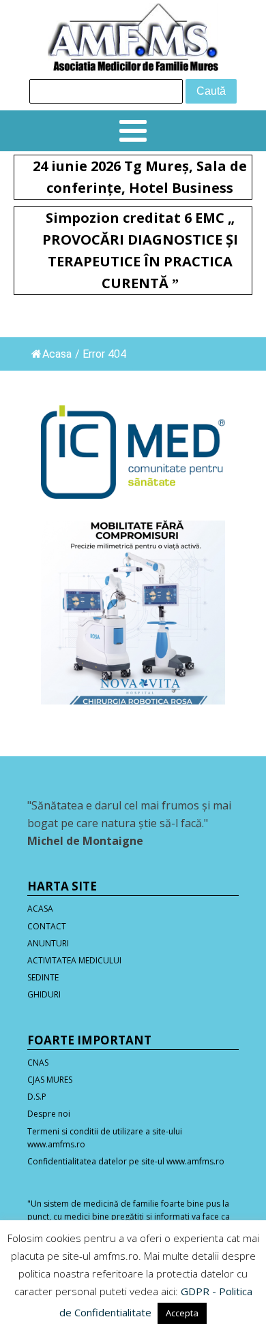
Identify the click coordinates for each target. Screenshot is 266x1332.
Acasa (57, 353)
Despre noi (48, 1113)
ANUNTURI (48, 943)
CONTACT (46, 926)
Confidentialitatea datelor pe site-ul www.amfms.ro (125, 1161)
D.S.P (36, 1096)
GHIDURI (44, 994)
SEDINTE (43, 977)
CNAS (37, 1062)
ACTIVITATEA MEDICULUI (74, 960)
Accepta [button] (182, 1313)
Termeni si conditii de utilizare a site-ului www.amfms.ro (104, 1138)
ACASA (40, 908)
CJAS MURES (49, 1079)
